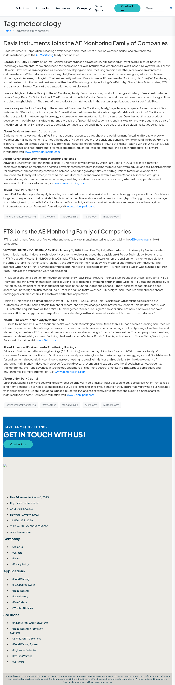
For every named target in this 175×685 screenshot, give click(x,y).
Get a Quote (99, 8)
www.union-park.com (80, 206)
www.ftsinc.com (46, 340)
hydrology (91, 216)
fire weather (49, 216)
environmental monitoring (21, 216)
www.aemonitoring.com (70, 371)
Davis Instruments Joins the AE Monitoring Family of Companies (85, 43)
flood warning (70, 216)
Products (42, 8)
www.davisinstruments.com (42, 152)
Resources (63, 8)
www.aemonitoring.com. (70, 183)
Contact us (127, 8)
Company (84, 8)
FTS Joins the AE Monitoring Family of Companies (67, 231)
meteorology (111, 216)
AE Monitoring (44, 55)
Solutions (22, 8)
